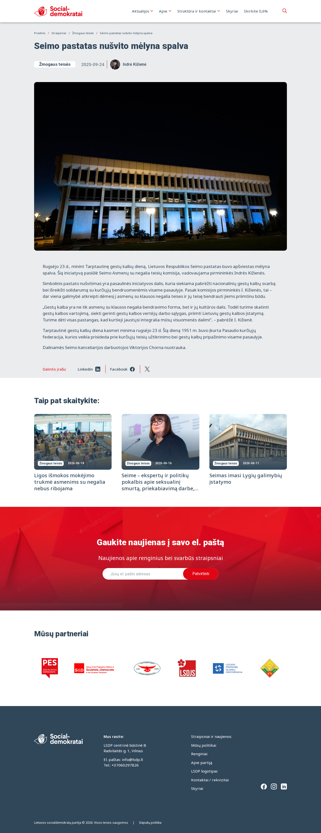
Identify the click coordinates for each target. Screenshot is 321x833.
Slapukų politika (150, 822)
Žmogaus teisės (54, 64)
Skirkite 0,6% (256, 11)
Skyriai (232, 11)
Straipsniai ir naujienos (211, 736)
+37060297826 (125, 765)
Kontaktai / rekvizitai (210, 779)
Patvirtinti (200, 573)
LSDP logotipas (204, 771)
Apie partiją (201, 762)
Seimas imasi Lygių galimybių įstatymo (245, 478)
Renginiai (199, 753)
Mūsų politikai (203, 745)
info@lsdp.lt (132, 759)
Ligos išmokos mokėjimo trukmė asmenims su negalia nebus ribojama (69, 482)
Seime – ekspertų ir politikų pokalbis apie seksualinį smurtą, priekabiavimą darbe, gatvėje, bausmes (158, 485)
